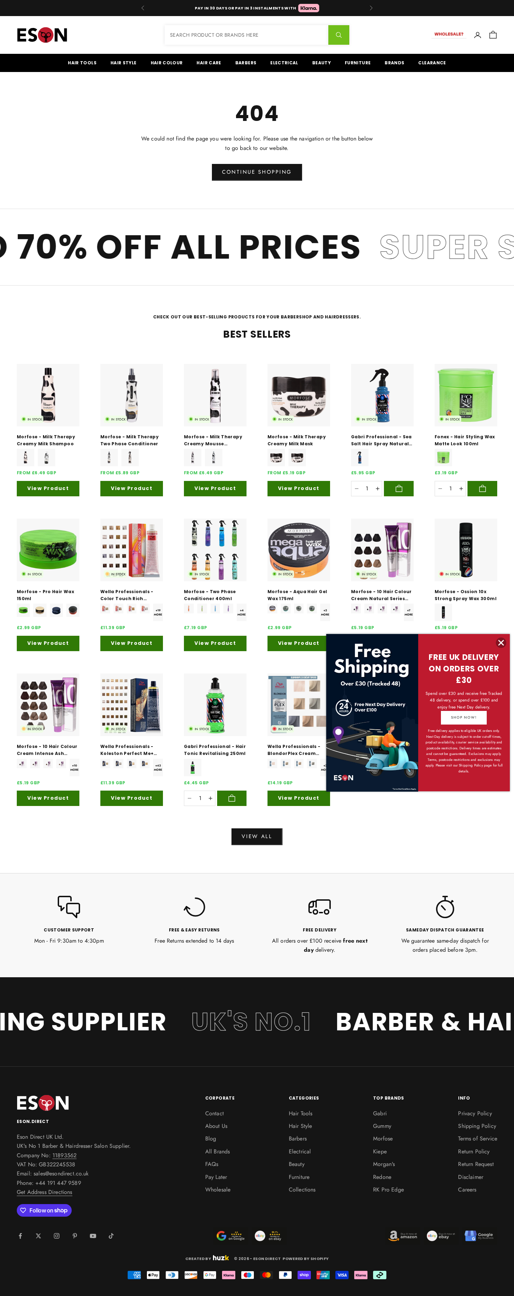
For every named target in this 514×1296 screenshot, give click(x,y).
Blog (210, 1139)
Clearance (432, 63)
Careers (467, 1190)
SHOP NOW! (464, 717)
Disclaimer (470, 1177)
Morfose (383, 1139)
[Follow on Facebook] (20, 1235)
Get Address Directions (44, 1192)
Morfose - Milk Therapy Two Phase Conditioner (129, 440)
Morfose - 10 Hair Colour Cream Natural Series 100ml (381, 596)
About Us (216, 1126)
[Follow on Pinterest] (74, 1235)
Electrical (284, 63)
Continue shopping (257, 172)
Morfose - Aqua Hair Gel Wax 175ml (297, 595)
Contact (214, 1113)
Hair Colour (167, 63)
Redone (382, 1177)
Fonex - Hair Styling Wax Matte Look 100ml (465, 440)
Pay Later (216, 1177)
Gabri (380, 1113)
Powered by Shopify (306, 1258)
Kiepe (380, 1151)
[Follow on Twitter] (38, 1235)
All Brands (217, 1151)
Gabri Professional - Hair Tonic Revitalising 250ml (215, 749)
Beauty (321, 63)
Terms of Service (477, 1139)
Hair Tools (82, 63)
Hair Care (209, 63)
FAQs (212, 1164)
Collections (302, 1190)
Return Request (475, 1164)
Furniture (358, 63)
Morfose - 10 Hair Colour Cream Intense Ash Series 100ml (47, 750)
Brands (394, 63)
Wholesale (217, 1190)
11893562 (64, 1155)
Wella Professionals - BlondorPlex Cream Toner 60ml (294, 750)
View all (257, 836)
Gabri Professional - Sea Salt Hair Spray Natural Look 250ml (381, 441)
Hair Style (123, 63)
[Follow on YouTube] (93, 1235)
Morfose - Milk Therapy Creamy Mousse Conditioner (213, 441)
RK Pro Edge (388, 1190)
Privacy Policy (475, 1113)
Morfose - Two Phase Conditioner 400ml (210, 595)
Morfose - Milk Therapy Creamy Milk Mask (296, 440)
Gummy (382, 1126)
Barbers (246, 63)
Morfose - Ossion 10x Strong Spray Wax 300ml (466, 595)
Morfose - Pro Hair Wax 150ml (45, 595)
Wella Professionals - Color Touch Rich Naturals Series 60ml (127, 596)
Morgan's (384, 1164)
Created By (198, 1258)
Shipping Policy (477, 1126)
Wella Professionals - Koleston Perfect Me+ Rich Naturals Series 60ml (127, 750)
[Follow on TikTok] (111, 1235)
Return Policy (474, 1151)
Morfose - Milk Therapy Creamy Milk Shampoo (46, 440)
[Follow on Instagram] (56, 1235)
